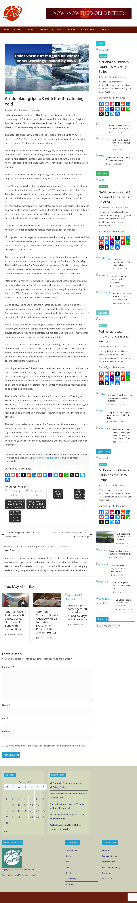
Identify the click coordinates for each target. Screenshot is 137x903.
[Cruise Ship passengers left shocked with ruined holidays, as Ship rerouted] (78, 594)
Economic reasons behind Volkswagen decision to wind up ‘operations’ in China (121, 433)
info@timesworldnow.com (47, 457)
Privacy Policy (108, 861)
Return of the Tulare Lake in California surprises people (122, 296)
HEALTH (72, 29)
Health (68, 873)
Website (6, 731)
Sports (68, 867)
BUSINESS (31, 29)
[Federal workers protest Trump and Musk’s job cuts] (101, 128)
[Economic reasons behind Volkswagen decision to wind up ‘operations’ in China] (103, 436)
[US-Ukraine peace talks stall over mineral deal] (105, 604)
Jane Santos (25, 110)
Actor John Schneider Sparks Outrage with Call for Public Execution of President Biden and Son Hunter (47, 622)
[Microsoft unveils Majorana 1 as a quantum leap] (102, 570)
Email (5, 718)
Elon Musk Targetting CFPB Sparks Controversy (118, 158)
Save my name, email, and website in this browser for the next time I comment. (45, 745)
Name (6, 705)
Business (103, 326)
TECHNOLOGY (46, 29)
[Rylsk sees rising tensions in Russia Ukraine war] (105, 538)
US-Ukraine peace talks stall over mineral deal (22, 534)
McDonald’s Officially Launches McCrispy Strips (114, 67)
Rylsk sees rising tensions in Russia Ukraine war (123, 537)
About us (106, 850)
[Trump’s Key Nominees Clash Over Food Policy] (103, 264)
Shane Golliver (120, 77)
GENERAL (18, 29)
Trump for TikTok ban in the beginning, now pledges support (120, 398)
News (67, 861)
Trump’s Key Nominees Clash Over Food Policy (122, 262)
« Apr (6, 831)
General (9, 92)
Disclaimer (107, 873)
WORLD (60, 29)
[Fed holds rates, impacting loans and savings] (115, 319)
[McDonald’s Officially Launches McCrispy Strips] (115, 50)
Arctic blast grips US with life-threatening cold (121, 143)
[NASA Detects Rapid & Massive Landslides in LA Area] (115, 180)
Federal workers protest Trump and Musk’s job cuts (120, 127)
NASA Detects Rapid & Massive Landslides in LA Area (115, 197)
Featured (104, 29)
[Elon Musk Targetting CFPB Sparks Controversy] (100, 160)
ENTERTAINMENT (87, 29)
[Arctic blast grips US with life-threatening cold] (103, 145)
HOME (7, 29)
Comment (8, 667)
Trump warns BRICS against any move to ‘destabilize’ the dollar (119, 415)
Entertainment (72, 850)
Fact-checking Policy (111, 867)
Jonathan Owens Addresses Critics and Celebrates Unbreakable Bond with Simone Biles (15, 620)
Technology (70, 878)
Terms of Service (109, 856)
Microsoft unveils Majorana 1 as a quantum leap (71, 534)
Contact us (107, 878)
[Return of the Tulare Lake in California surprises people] (103, 298)
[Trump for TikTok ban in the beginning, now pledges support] (101, 400)
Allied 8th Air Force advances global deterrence (118, 279)
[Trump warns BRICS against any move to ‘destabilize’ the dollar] (100, 417)
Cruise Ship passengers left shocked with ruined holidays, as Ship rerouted (78, 612)
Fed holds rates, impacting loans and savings (114, 336)
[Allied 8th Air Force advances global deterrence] (102, 281)
